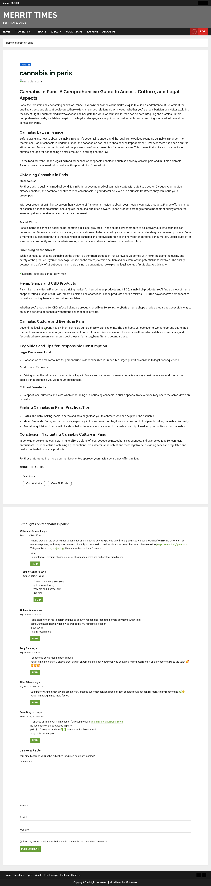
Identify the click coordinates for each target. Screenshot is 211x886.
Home (6, 31)
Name (24, 805)
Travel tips (23, 31)
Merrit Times (30, 15)
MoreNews (116, 882)
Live (203, 31)
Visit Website (34, 483)
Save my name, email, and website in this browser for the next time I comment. (65, 841)
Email (23, 817)
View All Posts (59, 483)
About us (108, 31)
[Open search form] (187, 32)
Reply (35, 564)
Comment (26, 761)
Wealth (56, 31)
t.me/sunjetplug (55, 548)
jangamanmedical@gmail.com (172, 544)
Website (24, 829)
